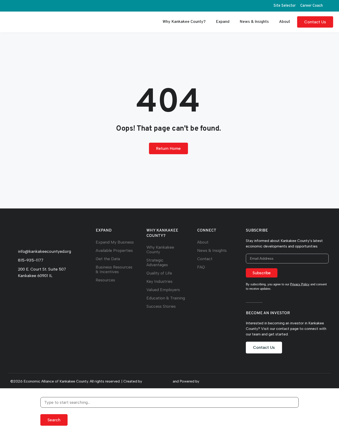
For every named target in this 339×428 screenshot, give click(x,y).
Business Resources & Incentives (114, 269)
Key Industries (159, 281)
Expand (222, 21)
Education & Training (165, 297)
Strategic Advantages (157, 262)
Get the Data (108, 258)
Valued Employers (163, 289)
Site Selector (285, 5)
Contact (204, 258)
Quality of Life (159, 273)
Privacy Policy (299, 284)
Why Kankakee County (160, 249)
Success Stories (161, 306)
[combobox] (169, 402)
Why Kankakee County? (184, 21)
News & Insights (254, 21)
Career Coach (311, 5)
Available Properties (114, 250)
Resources (105, 279)
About (284, 21)
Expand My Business (115, 242)
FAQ (201, 267)
